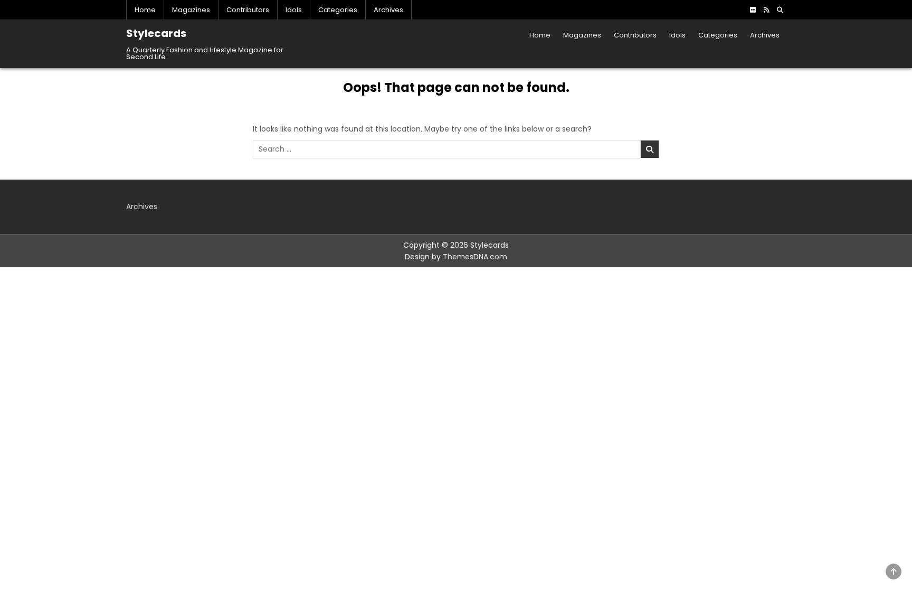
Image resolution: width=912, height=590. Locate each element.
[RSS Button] (766, 10)
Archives (388, 10)
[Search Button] (780, 10)
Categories (337, 10)
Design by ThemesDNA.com (456, 256)
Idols (294, 10)
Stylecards (156, 33)
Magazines (191, 10)
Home (145, 10)
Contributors (247, 10)
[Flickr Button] (752, 10)
